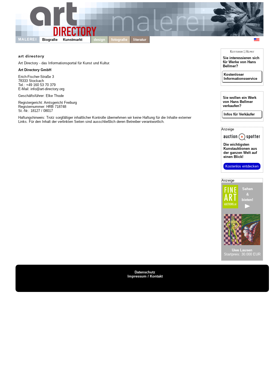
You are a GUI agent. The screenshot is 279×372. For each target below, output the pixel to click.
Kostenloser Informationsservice (240, 76)
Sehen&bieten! (247, 194)
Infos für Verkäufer (239, 114)
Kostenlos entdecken (242, 166)
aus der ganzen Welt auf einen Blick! (240, 150)
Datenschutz (145, 272)
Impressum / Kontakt (145, 276)
